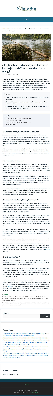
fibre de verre (12, 296)
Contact (26, 384)
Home (3, 28)
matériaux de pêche (22, 296)
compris (10, 286)
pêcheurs (47, 249)
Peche (8, 28)
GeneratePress (35, 392)
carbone (6, 296)
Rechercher (6, 313)
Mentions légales (19, 390)
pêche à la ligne (33, 296)
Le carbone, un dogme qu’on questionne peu (18, 118)
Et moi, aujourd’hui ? (11, 124)
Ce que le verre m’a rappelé (13, 120)
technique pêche (42, 296)
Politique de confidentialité (31, 390)
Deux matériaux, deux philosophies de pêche (18, 122)
